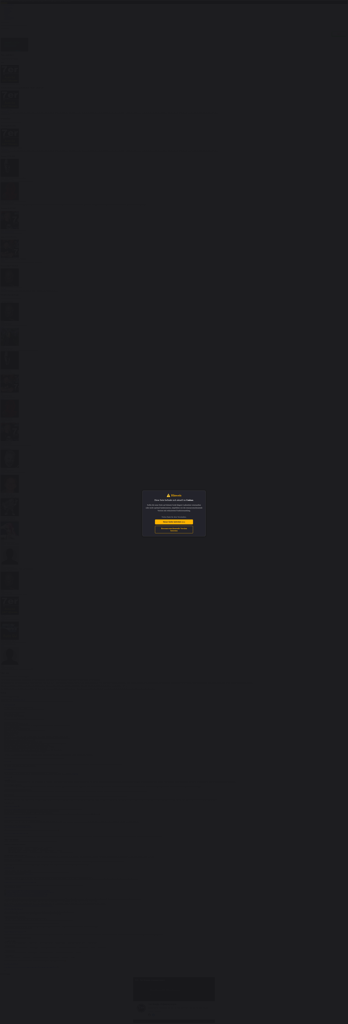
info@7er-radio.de (19, 700)
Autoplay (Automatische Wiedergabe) (16, 833)
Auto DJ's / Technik (6, 570)
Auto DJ (5, 111)
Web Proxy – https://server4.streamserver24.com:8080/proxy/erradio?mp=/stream (29, 906)
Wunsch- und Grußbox (12, 806)
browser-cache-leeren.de (11, 964)
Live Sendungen (10, 769)
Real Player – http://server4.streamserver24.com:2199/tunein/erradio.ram (26, 894)
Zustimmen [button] (4, 3)
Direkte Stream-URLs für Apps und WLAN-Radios (20, 882)
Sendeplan (7, 9)
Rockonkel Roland (8, 232)
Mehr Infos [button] (67, 1)
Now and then (8, 8)
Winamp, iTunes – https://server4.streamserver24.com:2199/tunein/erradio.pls (28, 890)
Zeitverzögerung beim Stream (13, 909)
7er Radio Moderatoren (7, 302)
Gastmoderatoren (6, 448)
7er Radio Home (9, 17)
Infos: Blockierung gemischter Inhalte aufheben (17, 827)
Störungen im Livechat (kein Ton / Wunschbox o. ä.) (20, 817)
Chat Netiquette (9, 704)
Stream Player (9, 868)
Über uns (7, 12)
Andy (4, 289)
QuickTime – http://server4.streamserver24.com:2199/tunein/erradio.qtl (26, 896)
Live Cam (7, 16)
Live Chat (8, 777)
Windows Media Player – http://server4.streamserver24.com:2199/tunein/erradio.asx (30, 892)
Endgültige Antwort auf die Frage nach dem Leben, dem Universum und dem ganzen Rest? (31, 967)
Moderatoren (8, 11)
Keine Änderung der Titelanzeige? (15, 931)
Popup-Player (29, 874)
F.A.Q (6, 14)
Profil (2, 327)
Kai (4, 260)
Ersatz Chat (7, 19)
